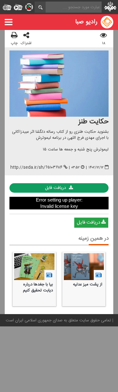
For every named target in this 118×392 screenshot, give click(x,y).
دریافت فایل (56, 188)
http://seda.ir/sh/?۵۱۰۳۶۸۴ (36, 167)
